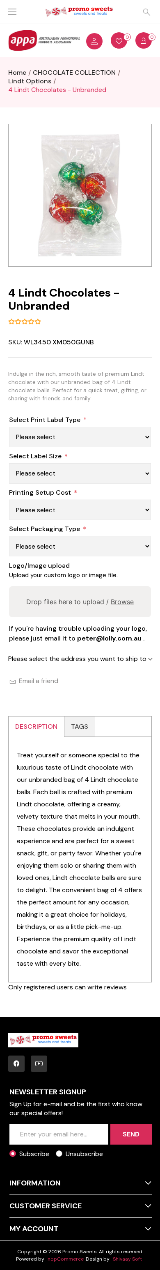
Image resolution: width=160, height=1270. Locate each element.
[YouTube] (39, 1064)
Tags (79, 726)
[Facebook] (16, 1064)
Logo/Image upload (39, 565)
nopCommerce (66, 1259)
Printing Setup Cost (40, 492)
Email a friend (38, 680)
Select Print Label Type (44, 419)
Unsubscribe (84, 1153)
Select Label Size (35, 456)
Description (36, 726)
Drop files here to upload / (80, 602)
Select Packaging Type (44, 529)
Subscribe (34, 1153)
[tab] (36, 726)
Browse (122, 602)
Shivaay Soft (127, 1259)
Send (131, 1134)
